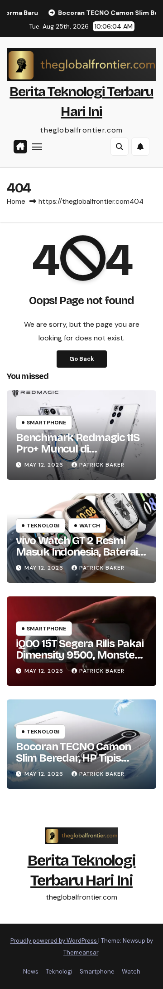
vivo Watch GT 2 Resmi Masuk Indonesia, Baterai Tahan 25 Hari (77, 552)
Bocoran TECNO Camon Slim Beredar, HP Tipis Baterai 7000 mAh (73, 758)
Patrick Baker (102, 464)
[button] (119, 147)
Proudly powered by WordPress (54, 941)
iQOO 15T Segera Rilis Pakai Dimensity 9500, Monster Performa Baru (80, 655)
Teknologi (43, 525)
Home (16, 201)
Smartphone (46, 422)
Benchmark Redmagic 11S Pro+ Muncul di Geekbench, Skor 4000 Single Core (77, 454)
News (30, 971)
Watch (89, 525)
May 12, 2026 (44, 464)
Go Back (81, 359)
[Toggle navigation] (37, 146)
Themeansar (80, 952)
